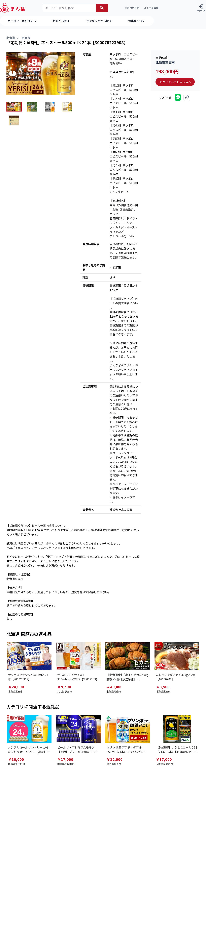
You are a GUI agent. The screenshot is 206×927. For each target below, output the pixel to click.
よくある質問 (151, 7)
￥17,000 (65, 759)
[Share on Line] (178, 97)
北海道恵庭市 (165, 62)
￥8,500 (163, 686)
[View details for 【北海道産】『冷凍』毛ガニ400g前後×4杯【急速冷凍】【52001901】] (127, 656)
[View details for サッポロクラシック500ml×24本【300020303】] (29, 656)
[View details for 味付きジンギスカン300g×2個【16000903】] (177, 656)
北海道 (10, 37)
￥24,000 (16, 686)
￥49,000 (115, 686)
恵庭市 (26, 38)
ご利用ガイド (132, 7)
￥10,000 (16, 759)
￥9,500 (64, 686)
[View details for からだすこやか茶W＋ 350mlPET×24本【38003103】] (78, 656)
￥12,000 (115, 759)
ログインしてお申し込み (175, 82)
